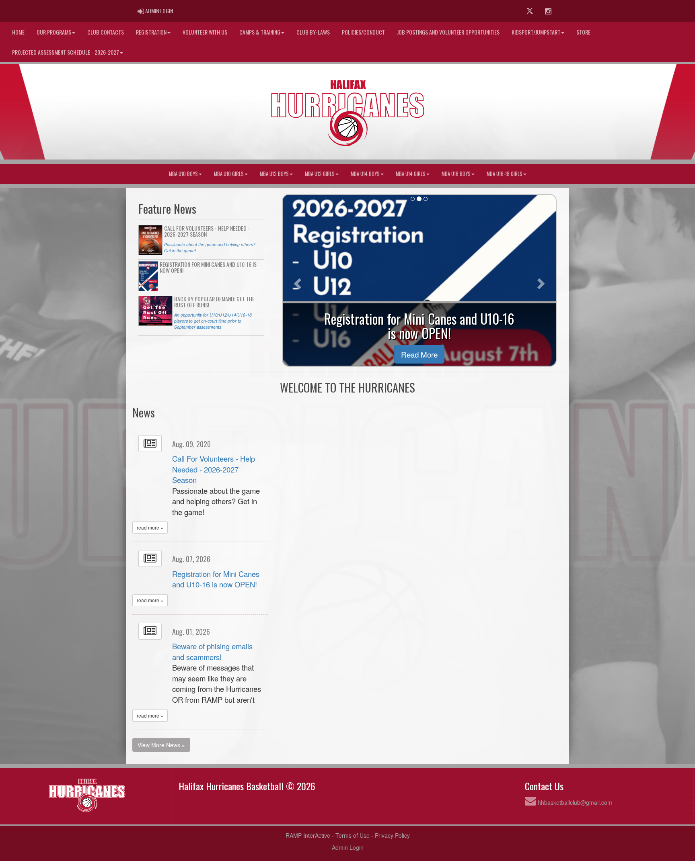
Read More (419, 354)
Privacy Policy (392, 835)
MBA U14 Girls (411, 174)
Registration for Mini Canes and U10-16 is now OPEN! (215, 579)
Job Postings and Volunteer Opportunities (448, 32)
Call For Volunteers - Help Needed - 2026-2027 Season (213, 469)
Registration (151, 32)
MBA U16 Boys (456, 174)
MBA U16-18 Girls (504, 174)
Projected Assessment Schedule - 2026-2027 (65, 52)
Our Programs (54, 32)
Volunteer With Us (205, 32)
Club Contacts (105, 32)
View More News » (161, 745)
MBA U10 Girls (229, 174)
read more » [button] (150, 527)
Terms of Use (352, 835)
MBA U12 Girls (320, 174)
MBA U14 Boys (365, 174)
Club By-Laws (313, 32)
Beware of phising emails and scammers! (212, 651)
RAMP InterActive (308, 835)
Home (18, 32)
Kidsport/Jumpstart (536, 32)
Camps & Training (259, 32)
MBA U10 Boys (183, 174)
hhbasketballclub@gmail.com (575, 802)
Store (583, 32)
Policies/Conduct (363, 32)
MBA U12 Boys (274, 174)
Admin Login (348, 847)
